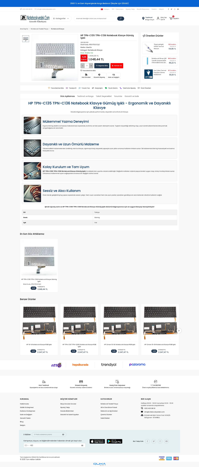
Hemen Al (118, 65)
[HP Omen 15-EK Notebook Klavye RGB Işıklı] (119, 323)
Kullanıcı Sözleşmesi (27, 411)
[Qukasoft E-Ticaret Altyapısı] (99, 464)
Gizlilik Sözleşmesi (27, 407)
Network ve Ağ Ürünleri (109, 411)
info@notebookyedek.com (154, 412)
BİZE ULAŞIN (146, 399)
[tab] (67, 96)
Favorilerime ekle (89, 70)
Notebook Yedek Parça (109, 404)
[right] (179, 330)
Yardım (154, 9)
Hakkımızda (24, 404)
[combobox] (26, 445)
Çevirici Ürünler (106, 414)
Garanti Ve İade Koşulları (69, 414)
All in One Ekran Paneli (109, 407)
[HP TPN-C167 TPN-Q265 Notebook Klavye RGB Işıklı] (79, 323)
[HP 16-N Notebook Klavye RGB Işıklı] (39, 323)
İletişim (161, 9)
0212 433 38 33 (149, 408)
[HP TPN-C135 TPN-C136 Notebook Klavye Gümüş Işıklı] (39, 258)
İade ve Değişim (26, 414)
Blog (21, 422)
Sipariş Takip (130, 9)
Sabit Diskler (105, 418)
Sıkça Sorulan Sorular (68, 404)
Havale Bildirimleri (67, 411)
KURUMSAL (24, 399)
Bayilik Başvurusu (143, 9)
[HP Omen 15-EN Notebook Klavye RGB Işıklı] (160, 323)
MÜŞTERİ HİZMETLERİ (68, 399)
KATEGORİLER (106, 399)
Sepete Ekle (103, 65)
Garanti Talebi (25, 418)
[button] (174, 18)
